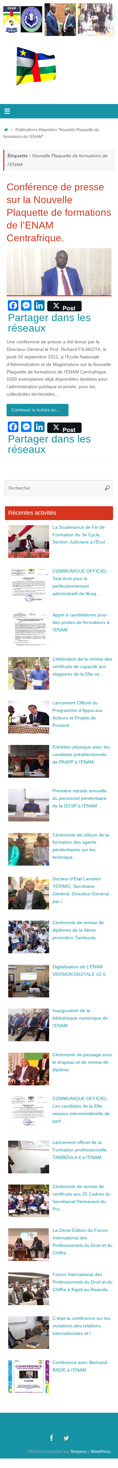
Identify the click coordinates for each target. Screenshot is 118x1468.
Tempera (78, 1451)
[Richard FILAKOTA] (66, 1437)
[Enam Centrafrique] (51, 1437)
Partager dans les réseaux (49, 322)
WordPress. (101, 1451)
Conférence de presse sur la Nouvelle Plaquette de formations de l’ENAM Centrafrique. (59, 212)
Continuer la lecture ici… (35, 410)
